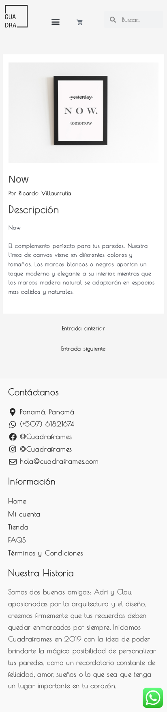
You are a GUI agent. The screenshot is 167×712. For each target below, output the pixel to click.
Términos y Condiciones (46, 553)
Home (17, 501)
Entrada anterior (83, 328)
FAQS (17, 540)
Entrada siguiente (83, 348)
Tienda (18, 527)
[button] (56, 21)
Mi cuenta (24, 514)
